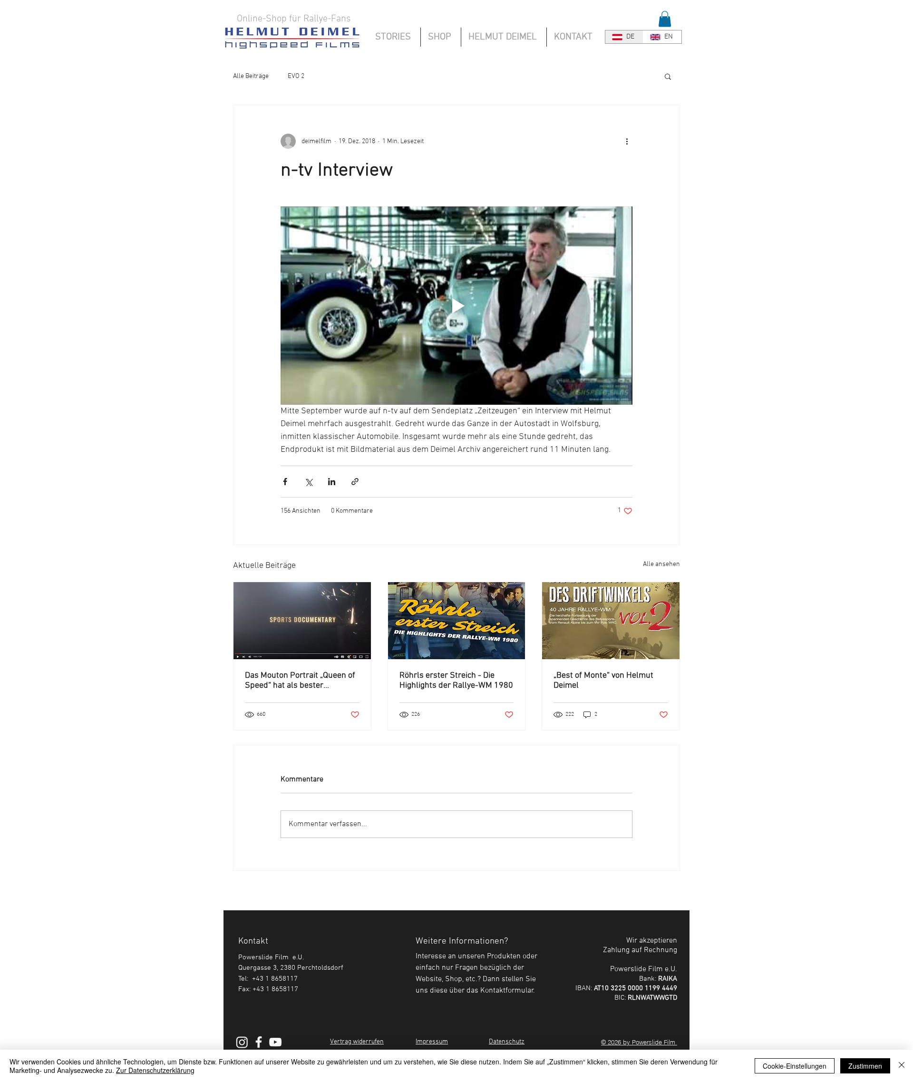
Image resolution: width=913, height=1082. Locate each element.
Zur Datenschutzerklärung (155, 1070)
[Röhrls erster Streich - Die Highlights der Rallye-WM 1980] (456, 620)
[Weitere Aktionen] (626, 141)
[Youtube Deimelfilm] (275, 1042)
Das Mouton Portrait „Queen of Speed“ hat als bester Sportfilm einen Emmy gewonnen (300, 681)
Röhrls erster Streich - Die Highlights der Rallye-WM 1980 (456, 681)
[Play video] (456, 305)
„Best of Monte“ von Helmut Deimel (603, 681)
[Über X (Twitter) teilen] (308, 481)
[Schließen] (901, 1065)
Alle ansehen (661, 564)
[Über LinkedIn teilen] (331, 481)
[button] (664, 19)
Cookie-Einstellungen (794, 1066)
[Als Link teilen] (354, 481)
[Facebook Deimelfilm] (258, 1042)
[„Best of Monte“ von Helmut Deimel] (611, 620)
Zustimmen (865, 1066)
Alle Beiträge (251, 76)
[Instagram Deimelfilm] (242, 1042)
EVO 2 (296, 76)
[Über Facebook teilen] (285, 481)
